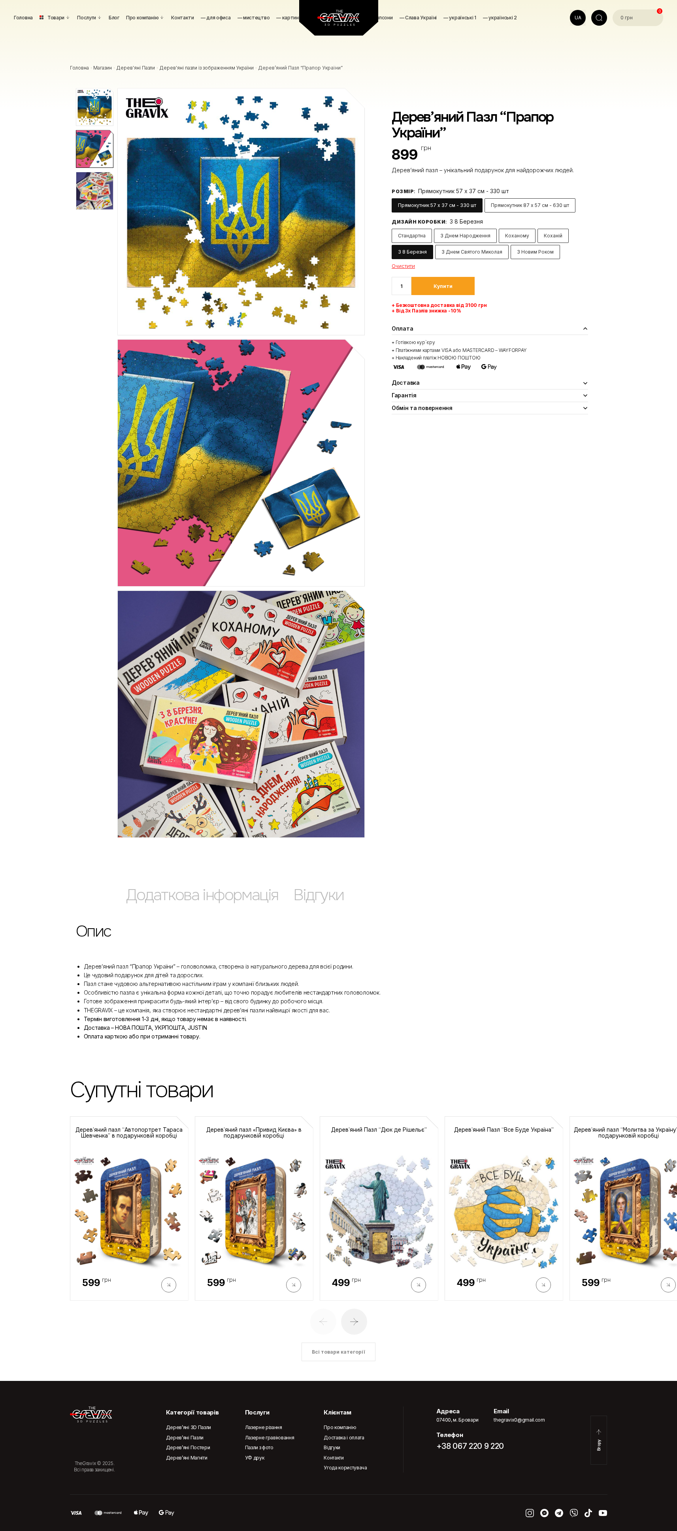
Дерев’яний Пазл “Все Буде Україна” (504, 1130)
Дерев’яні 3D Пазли (188, 1427)
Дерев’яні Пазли (185, 1438)
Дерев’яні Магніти (186, 1458)
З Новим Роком (535, 252)
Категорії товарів (192, 1412)
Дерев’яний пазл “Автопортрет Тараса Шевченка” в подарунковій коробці (129, 1133)
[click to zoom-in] (241, 211)
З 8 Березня (412, 252)
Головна (79, 68)
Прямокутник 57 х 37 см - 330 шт (437, 205)
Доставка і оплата (344, 1438)
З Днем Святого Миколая (471, 252)
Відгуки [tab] (318, 895)
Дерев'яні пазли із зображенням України (206, 68)
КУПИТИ (443, 286)
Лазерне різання (263, 1427)
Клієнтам (337, 1412)
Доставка (406, 382)
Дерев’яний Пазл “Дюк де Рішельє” (379, 1130)
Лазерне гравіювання (269, 1438)
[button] (323, 1322)
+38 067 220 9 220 (470, 1446)
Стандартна (412, 236)
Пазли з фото (259, 1447)
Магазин (102, 68)
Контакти (333, 1458)
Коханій (553, 236)
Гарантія (404, 395)
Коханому (517, 236)
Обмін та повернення (422, 407)
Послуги (257, 1412)
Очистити (403, 266)
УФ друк (254, 1458)
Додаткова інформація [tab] (202, 895)
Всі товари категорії (338, 1352)
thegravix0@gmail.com (519, 1420)
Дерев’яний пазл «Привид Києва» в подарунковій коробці (254, 1133)
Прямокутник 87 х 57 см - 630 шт (530, 205)
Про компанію (340, 1427)
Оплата (402, 328)
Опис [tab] (93, 931)
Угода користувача (345, 1468)
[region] (339, 899)
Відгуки (332, 1447)
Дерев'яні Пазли (135, 68)
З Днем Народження (465, 236)
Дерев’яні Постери (188, 1447)
